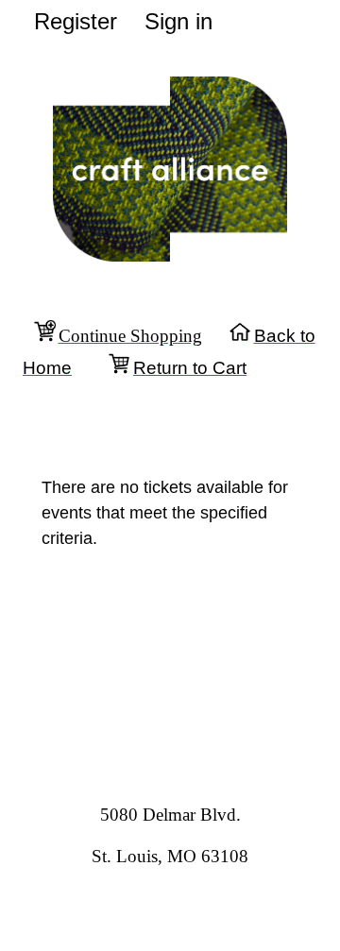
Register (75, 21)
